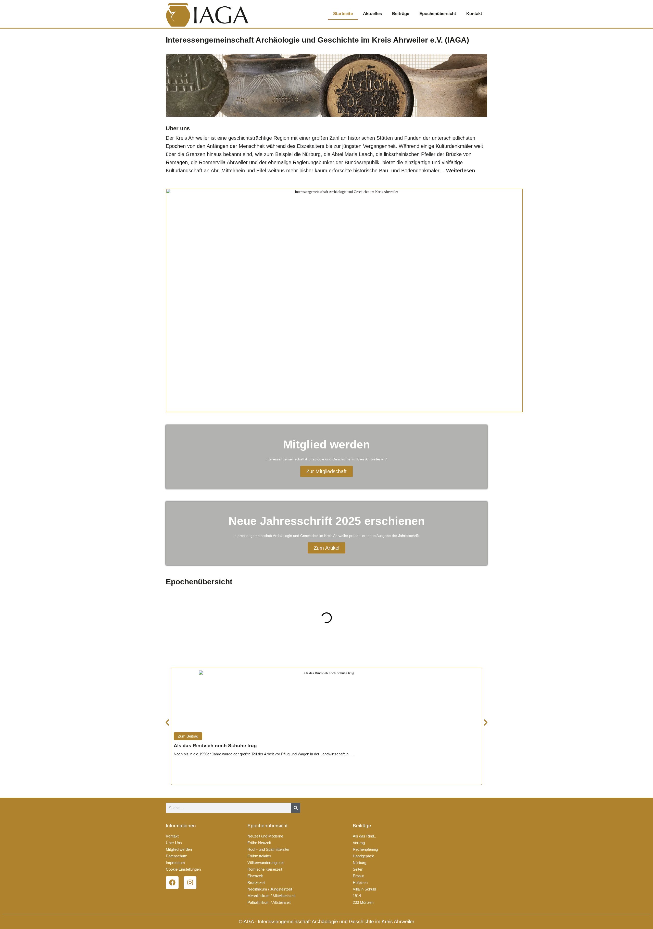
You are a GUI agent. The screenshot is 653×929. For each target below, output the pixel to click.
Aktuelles (372, 13)
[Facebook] (172, 882)
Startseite (343, 13)
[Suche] (295, 808)
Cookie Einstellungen (183, 869)
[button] (168, 617)
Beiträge (400, 13)
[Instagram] (190, 882)
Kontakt (474, 13)
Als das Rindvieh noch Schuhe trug (215, 745)
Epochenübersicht (437, 13)
